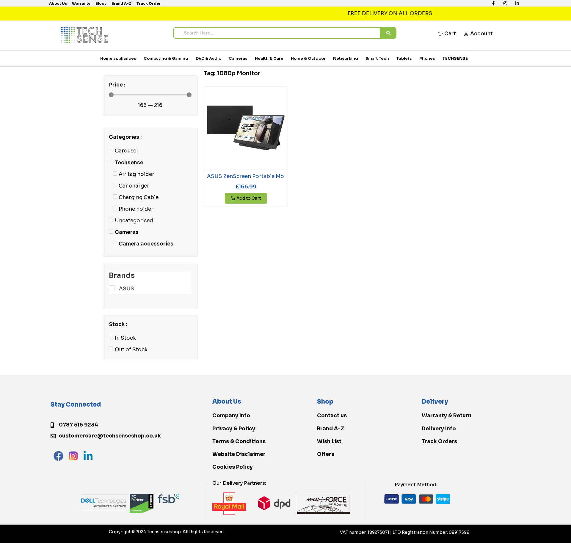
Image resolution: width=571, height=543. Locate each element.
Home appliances (118, 58)
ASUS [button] (126, 289)
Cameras (238, 58)
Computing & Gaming (166, 58)
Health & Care (269, 58)
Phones (427, 58)
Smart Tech (377, 58)
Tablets (404, 58)
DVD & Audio (208, 58)
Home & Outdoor (308, 58)
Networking (345, 58)
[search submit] (388, 33)
